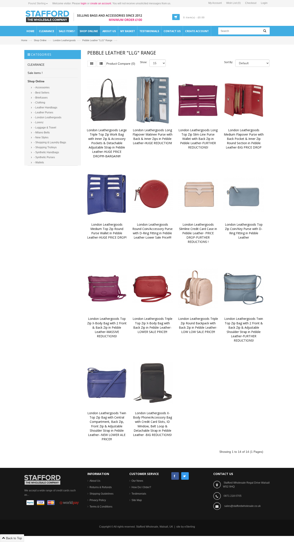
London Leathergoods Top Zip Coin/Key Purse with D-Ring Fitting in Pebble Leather (244, 230)
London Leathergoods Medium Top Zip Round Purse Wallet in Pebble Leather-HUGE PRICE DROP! (107, 230)
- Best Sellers (41, 92)
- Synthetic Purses (44, 157)
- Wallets (38, 162)
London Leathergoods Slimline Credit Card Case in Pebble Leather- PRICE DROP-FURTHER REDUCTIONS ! (198, 233)
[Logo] (42, 479)
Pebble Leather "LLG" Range (97, 40)
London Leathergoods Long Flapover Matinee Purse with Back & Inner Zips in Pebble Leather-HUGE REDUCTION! (153, 136)
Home (24, 40)
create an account (100, 3)
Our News (137, 480)
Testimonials (139, 493)
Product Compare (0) (120, 63)
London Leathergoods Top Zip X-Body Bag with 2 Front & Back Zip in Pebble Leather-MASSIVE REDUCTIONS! (107, 327)
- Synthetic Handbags (46, 152)
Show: (143, 62)
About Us (95, 480)
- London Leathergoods (47, 117)
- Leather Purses (43, 112)
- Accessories (41, 87)
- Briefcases (40, 97)
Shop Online (40, 40)
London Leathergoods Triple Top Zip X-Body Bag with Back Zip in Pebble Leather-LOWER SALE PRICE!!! (153, 325)
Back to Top (13, 538)
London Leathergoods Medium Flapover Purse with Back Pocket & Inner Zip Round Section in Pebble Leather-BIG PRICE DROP (244, 139)
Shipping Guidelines (101, 493)
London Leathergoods (64, 40)
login (84, 3)
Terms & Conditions (101, 506)
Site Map (137, 500)
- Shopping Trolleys (45, 147)
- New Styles (40, 137)
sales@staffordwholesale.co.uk (242, 506)
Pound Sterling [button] (37, 3)
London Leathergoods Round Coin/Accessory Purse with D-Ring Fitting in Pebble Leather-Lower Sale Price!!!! (152, 230)
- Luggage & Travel (44, 127)
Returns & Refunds (101, 487)
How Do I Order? (141, 487)
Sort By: (228, 62)
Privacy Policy (98, 500)
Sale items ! (35, 73)
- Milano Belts (41, 132)
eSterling (189, 526)
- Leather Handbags (45, 107)
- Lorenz (38, 122)
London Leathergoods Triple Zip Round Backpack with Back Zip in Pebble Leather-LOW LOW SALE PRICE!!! (198, 325)
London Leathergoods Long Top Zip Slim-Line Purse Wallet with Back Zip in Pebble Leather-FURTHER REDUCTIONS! (198, 139)
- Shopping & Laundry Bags (49, 142)
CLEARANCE (36, 64)
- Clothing (39, 102)
